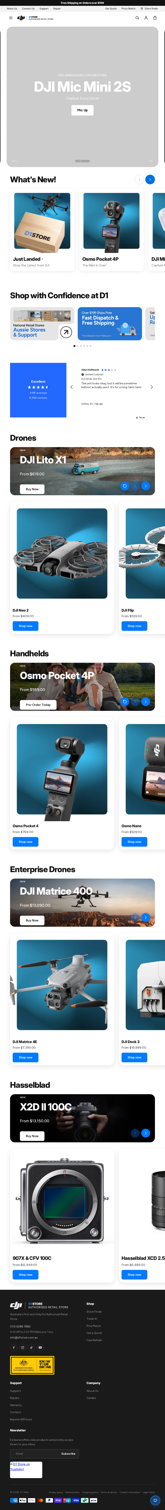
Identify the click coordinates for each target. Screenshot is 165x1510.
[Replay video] (124, 486)
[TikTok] (31, 1347)
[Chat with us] (155, 1500)
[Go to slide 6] (90, 346)
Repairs (14, 1398)
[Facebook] (13, 1347)
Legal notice (149, 1492)
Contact (15, 1412)
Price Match (94, 1326)
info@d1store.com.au (24, 1337)
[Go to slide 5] (87, 346)
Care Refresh (94, 1340)
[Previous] (14, 161)
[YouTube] (40, 1347)
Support (15, 1391)
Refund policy (72, 1492)
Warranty (16, 1405)
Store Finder (94, 1311)
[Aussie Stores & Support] (42, 323)
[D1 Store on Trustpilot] (26, 1470)
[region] (111, 387)
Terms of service (109, 1492)
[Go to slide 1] (74, 346)
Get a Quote (94, 1333)
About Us (92, 1391)
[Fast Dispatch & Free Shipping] (110, 323)
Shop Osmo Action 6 (83, 110)
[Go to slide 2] (77, 346)
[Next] (150, 161)
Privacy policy (56, 1492)
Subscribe (68, 1453)
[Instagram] (22, 1347)
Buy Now (32, 489)
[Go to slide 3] (81, 346)
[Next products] (145, 486)
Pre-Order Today (38, 705)
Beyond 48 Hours (21, 1419)
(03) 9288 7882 (20, 1326)
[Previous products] (135, 486)
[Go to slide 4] (84, 346)
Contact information (130, 1492)
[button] (10, 17)
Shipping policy (90, 1492)
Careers (91, 1398)
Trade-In (92, 1318)
